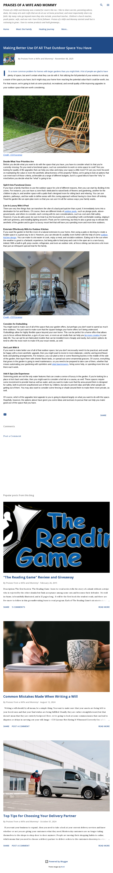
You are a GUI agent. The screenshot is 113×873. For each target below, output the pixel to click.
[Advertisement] (56, 465)
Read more (104, 607)
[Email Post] (5, 415)
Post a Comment (12, 436)
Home (6, 29)
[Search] (101, 5)
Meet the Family (24, 29)
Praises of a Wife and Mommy (30, 5)
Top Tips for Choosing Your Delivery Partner (39, 815)
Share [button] (103, 415)
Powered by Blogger (58, 861)
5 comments (18, 607)
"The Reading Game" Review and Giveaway (38, 577)
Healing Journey (46, 29)
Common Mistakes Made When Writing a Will (40, 696)
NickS (63, 867)
